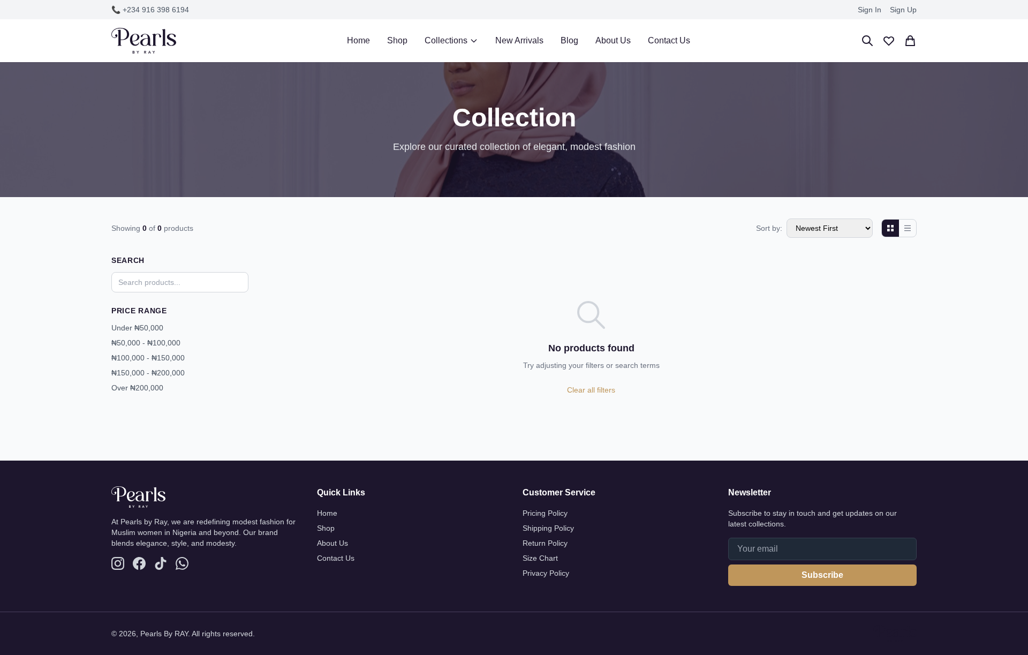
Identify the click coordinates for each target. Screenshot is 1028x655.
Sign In (869, 9)
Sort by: (769, 228)
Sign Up (903, 9)
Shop (397, 40)
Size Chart (540, 558)
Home (358, 40)
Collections (446, 40)
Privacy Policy (546, 573)
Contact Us (669, 40)
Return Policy (545, 543)
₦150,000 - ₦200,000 (148, 372)
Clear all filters (591, 390)
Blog (569, 40)
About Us (613, 40)
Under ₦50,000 (137, 327)
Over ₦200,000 (137, 387)
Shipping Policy (548, 528)
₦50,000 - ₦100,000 (145, 342)
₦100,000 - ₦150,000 (148, 357)
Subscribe (822, 574)
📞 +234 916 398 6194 (150, 9)
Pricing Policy (545, 513)
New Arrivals (519, 40)
